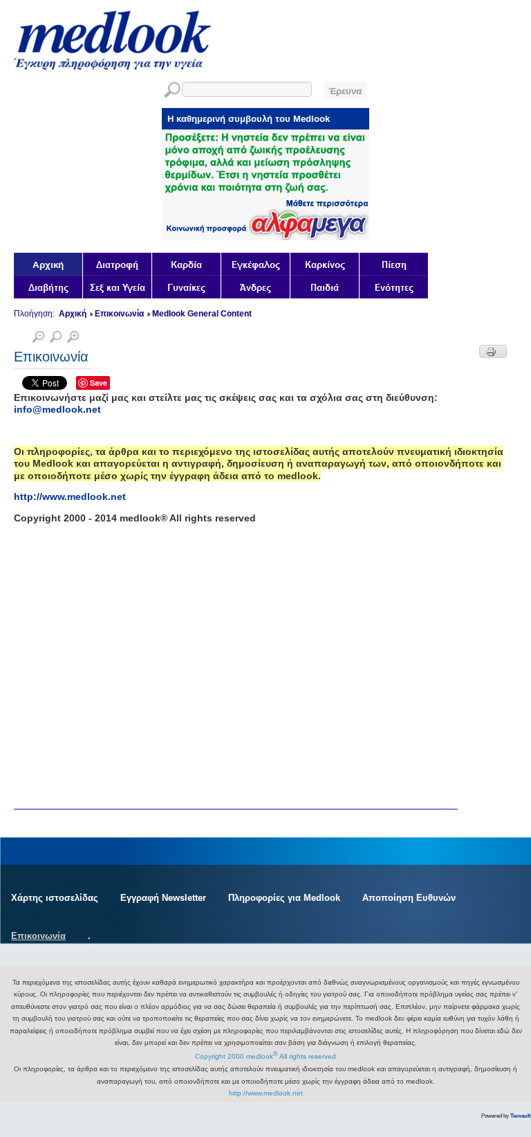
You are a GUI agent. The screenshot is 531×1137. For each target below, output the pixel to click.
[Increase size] (73, 339)
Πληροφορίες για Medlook (284, 898)
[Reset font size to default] (56, 339)
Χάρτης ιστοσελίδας (54, 898)
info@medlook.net (57, 409)
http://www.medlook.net (70, 496)
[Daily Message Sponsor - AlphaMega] (265, 236)
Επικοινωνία (38, 936)
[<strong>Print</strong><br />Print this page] (493, 351)
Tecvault (520, 1116)
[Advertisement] (117, 620)
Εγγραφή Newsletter (163, 898)
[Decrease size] (38, 339)
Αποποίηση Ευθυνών (409, 898)
